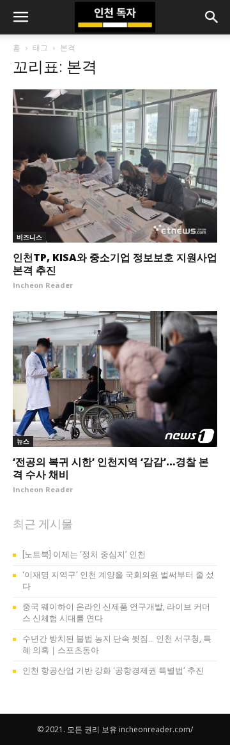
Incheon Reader (43, 285)
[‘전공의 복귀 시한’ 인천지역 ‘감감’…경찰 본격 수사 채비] (115, 379)
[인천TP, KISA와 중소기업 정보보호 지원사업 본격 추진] (115, 166)
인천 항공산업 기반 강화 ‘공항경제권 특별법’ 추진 (113, 670)
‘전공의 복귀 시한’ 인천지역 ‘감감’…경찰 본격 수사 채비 (111, 468)
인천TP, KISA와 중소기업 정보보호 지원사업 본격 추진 (115, 263)
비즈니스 (29, 236)
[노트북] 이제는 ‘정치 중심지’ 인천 (84, 554)
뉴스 (23, 441)
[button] (20, 17)
